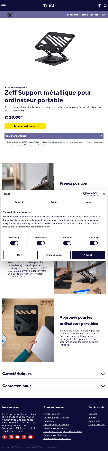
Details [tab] (54, 202)
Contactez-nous (96, 424)
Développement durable (56, 417)
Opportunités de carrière (56, 424)
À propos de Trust (52, 413)
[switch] (41, 243)
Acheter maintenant (25, 126)
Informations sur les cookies (57, 438)
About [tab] (89, 202)
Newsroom (49, 421)
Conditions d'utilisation (55, 435)
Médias (92, 417)
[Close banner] (104, 194)
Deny (19, 255)
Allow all (88, 255)
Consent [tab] (18, 202)
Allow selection (54, 255)
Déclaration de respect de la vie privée (62, 431)
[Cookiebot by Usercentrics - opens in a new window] (85, 194)
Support (92, 413)
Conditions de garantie (55, 428)
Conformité (94, 421)
